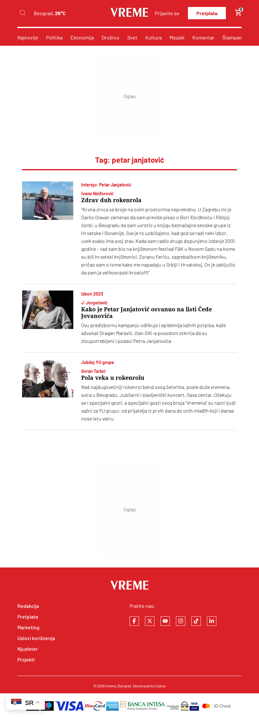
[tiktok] (196, 621)
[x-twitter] (149, 621)
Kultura (153, 37)
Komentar (203, 37)
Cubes (161, 686)
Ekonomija (82, 37)
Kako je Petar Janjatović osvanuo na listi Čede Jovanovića (146, 312)
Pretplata (206, 13)
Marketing (28, 627)
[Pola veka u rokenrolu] (47, 378)
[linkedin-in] (211, 621)
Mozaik (177, 37)
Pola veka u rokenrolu (112, 377)
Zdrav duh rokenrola (111, 200)
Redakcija (28, 606)
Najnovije (27, 37)
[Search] (22, 13)
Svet (132, 37)
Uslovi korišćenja (36, 638)
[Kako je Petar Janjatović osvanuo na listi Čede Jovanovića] (47, 310)
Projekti (26, 659)
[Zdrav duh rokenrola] (47, 200)
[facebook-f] (134, 621)
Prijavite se (167, 13)
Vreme (110, 686)
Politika (54, 37)
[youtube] (165, 621)
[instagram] (180, 621)
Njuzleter (27, 649)
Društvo (110, 37)
